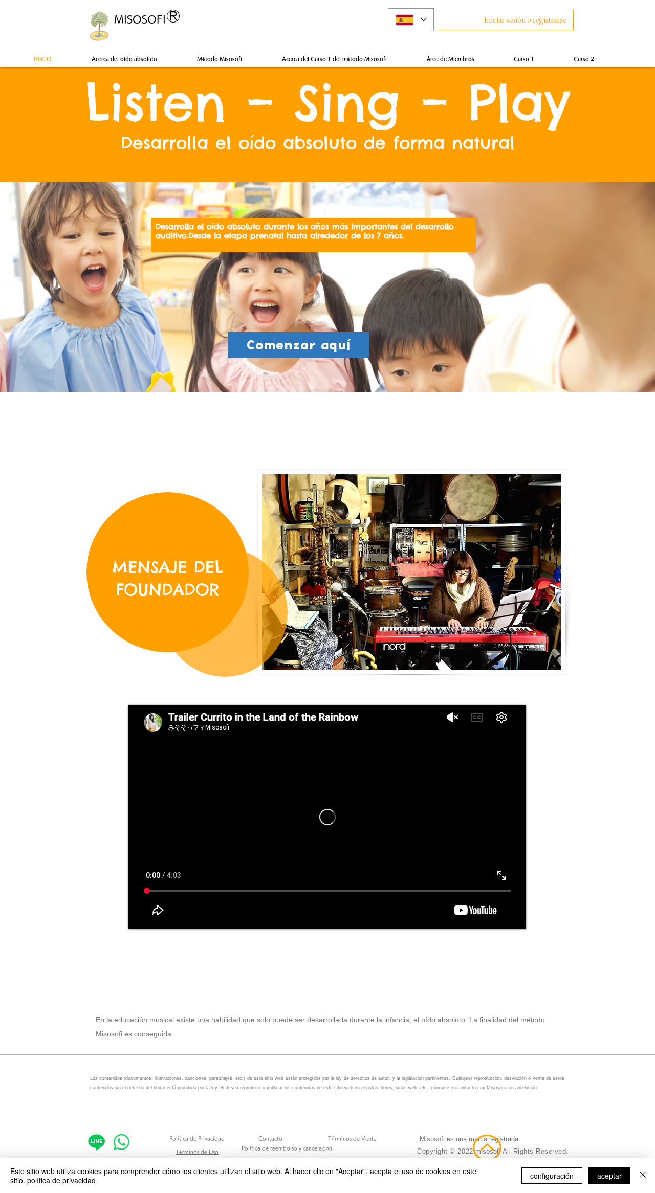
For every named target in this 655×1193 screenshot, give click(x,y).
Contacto (270, 1138)
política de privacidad (61, 1180)
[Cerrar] (643, 1175)
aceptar (609, 1175)
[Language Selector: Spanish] (411, 19)
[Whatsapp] (122, 1142)
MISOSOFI (140, 19)
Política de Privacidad (197, 1138)
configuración (552, 1175)
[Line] (96, 1142)
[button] (450, 59)
